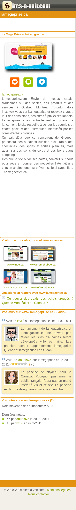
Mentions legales (59, 490)
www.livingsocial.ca (16, 287)
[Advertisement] (31, 23)
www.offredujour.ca (43, 287)
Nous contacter (38, 494)
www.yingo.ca (15, 264)
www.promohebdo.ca (43, 264)
